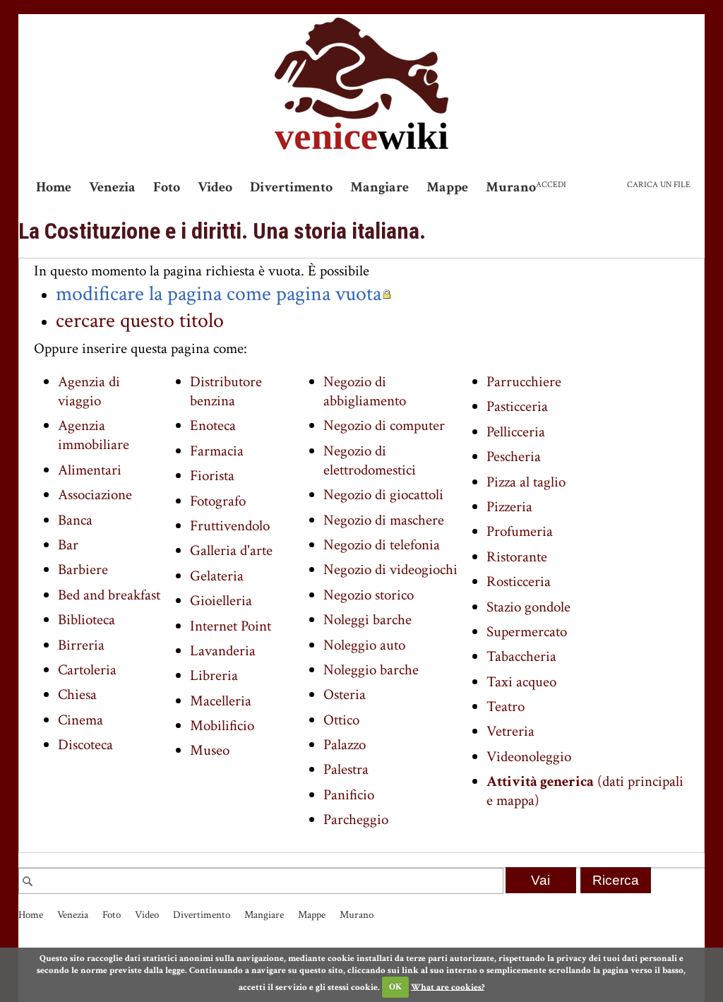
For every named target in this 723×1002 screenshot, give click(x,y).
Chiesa (77, 694)
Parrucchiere (523, 381)
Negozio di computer (384, 425)
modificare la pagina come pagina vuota (218, 294)
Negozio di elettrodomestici (369, 460)
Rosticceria (518, 581)
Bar (68, 544)
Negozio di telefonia (381, 544)
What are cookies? (447, 987)
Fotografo (218, 501)
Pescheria (513, 456)
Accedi (551, 184)
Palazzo (344, 744)
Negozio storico (368, 594)
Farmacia (217, 450)
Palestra (346, 769)
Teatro (505, 706)
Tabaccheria (521, 656)
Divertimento (291, 187)
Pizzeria (509, 506)
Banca (75, 520)
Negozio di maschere (383, 520)
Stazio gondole (528, 606)
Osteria (344, 694)
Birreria (81, 645)
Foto (166, 187)
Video (215, 187)
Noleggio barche (371, 669)
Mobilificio (222, 725)
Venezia (112, 187)
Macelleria (220, 700)
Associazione (95, 494)
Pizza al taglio (526, 481)
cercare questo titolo (140, 320)
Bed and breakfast (109, 594)
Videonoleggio (528, 756)
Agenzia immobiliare (93, 435)
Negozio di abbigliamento (364, 391)
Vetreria (510, 731)
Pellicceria (515, 431)
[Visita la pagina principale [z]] (361, 84)
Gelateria (217, 575)
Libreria (214, 675)
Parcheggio (355, 819)
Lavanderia (223, 650)
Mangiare (379, 187)
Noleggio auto (364, 645)
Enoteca (213, 425)
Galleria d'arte (231, 550)
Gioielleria (221, 600)
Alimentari (89, 469)
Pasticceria (517, 406)
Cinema (80, 719)
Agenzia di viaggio (89, 391)
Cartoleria (87, 669)
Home (53, 187)
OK (395, 987)
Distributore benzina (226, 391)
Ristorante (516, 556)
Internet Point (230, 626)
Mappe (447, 187)
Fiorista (212, 475)
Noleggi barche (367, 619)
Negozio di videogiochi (390, 569)
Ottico (341, 719)
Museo (209, 750)
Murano (511, 187)
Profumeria (519, 531)
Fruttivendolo (230, 525)
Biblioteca (86, 619)
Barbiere (83, 569)
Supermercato (526, 631)
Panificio (348, 794)
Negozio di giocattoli (383, 494)
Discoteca (85, 744)
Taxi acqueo (521, 681)
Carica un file (659, 184)
